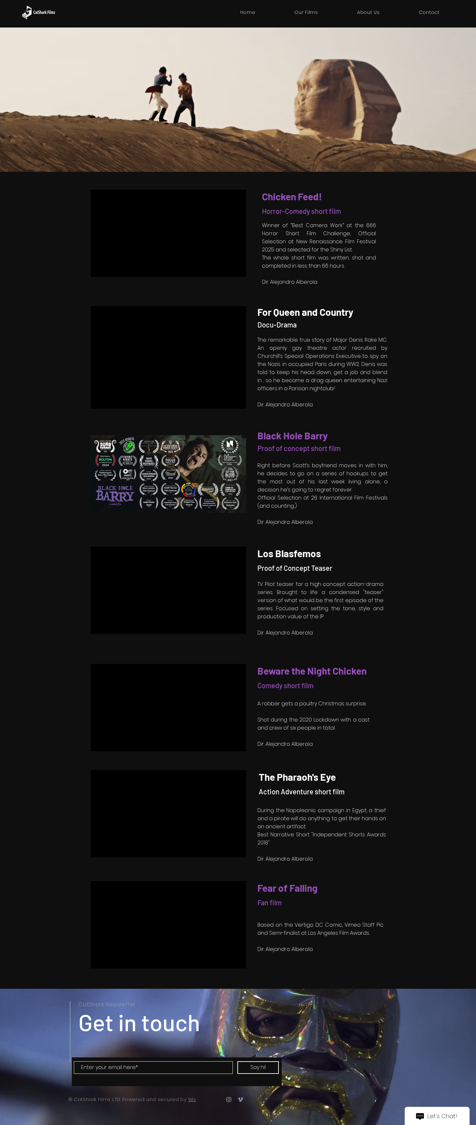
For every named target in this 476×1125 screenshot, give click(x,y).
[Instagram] (228, 1099)
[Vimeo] (240, 1099)
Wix (192, 1099)
